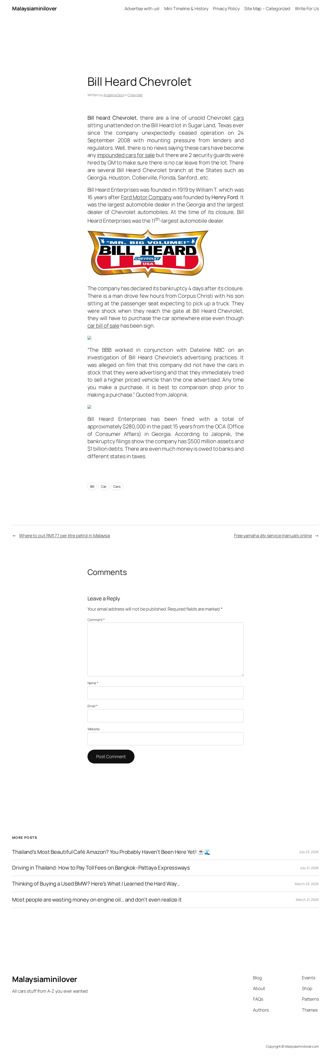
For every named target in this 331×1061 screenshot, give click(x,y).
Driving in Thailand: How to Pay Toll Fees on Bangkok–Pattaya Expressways (101, 868)
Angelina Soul (113, 95)
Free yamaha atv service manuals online (273, 535)
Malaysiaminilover (34, 8)
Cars (116, 486)
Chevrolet (135, 95)
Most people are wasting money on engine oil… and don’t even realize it (97, 900)
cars (238, 117)
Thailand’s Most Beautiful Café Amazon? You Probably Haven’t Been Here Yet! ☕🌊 (111, 852)
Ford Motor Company (146, 197)
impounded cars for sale (126, 155)
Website (93, 729)
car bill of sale (103, 325)
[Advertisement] (165, 28)
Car (104, 486)
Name (92, 683)
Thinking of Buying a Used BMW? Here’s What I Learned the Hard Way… (96, 884)
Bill (92, 486)
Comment (96, 619)
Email (92, 706)
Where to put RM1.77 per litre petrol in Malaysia (64, 535)
